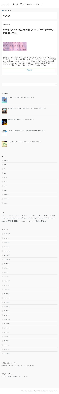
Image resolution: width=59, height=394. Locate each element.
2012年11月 (7, 323)
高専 (45, 221)
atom (8, 215)
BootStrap (14, 215)
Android (5, 215)
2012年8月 (7, 336)
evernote (29, 215)
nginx (28, 218)
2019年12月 (7, 234)
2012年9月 (7, 332)
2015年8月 (7, 263)
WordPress (13, 221)
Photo (5, 190)
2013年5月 (7, 302)
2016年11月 (7, 251)
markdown (12, 218)
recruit (46, 218)
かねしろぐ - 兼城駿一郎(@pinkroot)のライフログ (22, 4)
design (21, 215)
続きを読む (29, 70)
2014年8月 (7, 293)
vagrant (5, 221)
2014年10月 (7, 285)
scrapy (49, 218)
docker (26, 215)
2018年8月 (7, 242)
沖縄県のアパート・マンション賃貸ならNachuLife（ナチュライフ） (18, 365)
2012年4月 (7, 349)
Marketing (17, 218)
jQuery (3, 218)
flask (33, 215)
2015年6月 (7, 268)
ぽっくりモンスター (22, 221)
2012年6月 (7, 340)
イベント (29, 221)
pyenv (36, 218)
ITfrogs (53, 215)
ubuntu (3, 221)
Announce (6, 160)
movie (21, 218)
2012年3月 (7, 353)
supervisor (53, 218)
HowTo (6, 181)
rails (43, 218)
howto (46, 215)
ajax (3, 215)
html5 (50, 215)
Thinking (6, 198)
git (39, 215)
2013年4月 (7, 306)
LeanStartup (7, 218)
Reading (6, 194)
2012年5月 (7, 345)
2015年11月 (7, 259)
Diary (5, 177)
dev (23, 215)
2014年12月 (7, 281)
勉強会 (38, 221)
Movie (5, 186)
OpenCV (30, 218)
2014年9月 (7, 289)
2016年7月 (7, 255)
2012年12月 (7, 319)
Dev (5, 173)
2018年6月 (7, 246)
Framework (36, 215)
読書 (42, 221)
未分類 (6, 203)
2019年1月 (7, 238)
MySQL (25, 218)
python (40, 218)
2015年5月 (7, 272)
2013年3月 (7, 310)
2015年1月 (7, 276)
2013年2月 (7, 315)
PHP (33, 218)
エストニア (34, 221)
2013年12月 (7, 298)
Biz (5, 169)
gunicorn (42, 215)
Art (5, 164)
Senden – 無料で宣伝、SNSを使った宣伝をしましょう (15, 376)
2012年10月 (7, 328)
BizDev (10, 215)
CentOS (17, 215)
